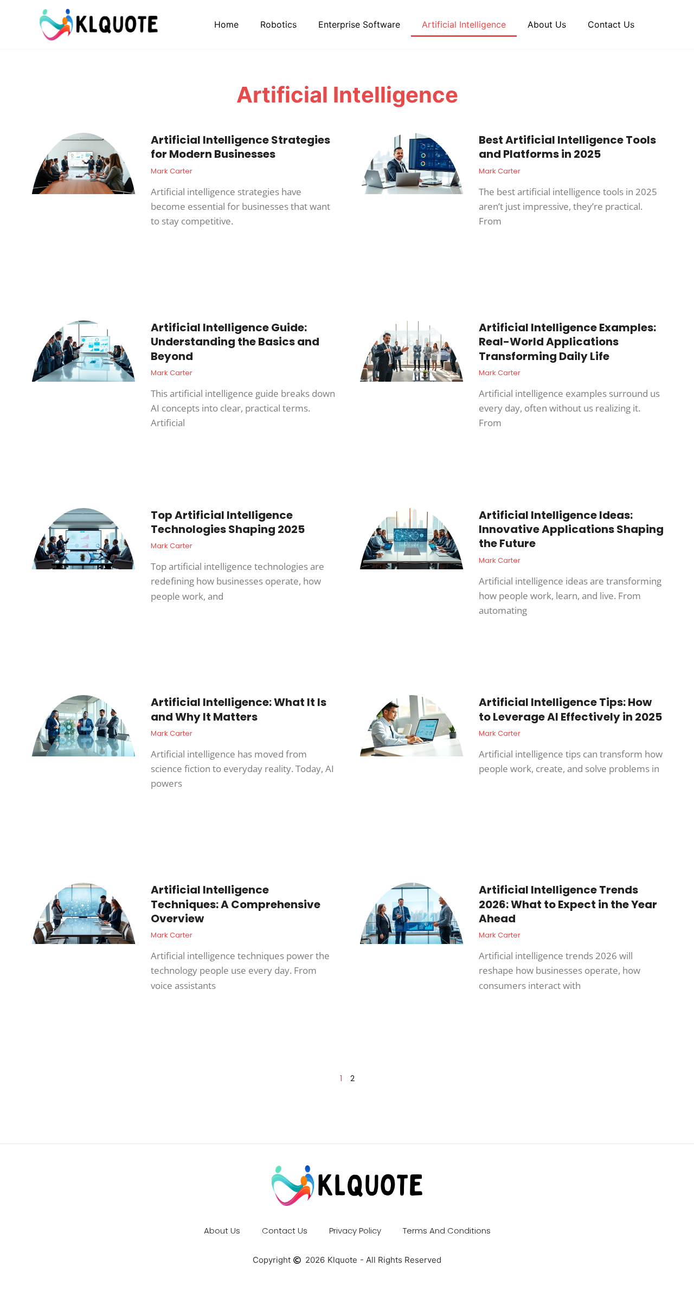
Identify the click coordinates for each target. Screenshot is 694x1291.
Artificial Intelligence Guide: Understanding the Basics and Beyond (235, 342)
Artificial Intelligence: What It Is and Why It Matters (238, 709)
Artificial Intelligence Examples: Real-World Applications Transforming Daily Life (567, 342)
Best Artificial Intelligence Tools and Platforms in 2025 (567, 147)
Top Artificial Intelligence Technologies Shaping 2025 (228, 522)
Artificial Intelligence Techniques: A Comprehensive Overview (235, 904)
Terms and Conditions (447, 1230)
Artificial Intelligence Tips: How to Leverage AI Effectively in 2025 (570, 709)
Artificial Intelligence (464, 24)
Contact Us (611, 24)
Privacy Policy (355, 1230)
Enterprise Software (359, 24)
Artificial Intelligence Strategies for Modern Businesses (240, 147)
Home (226, 24)
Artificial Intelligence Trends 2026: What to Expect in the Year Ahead (568, 904)
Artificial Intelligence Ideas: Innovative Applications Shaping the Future (571, 529)
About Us (547, 24)
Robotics (278, 24)
